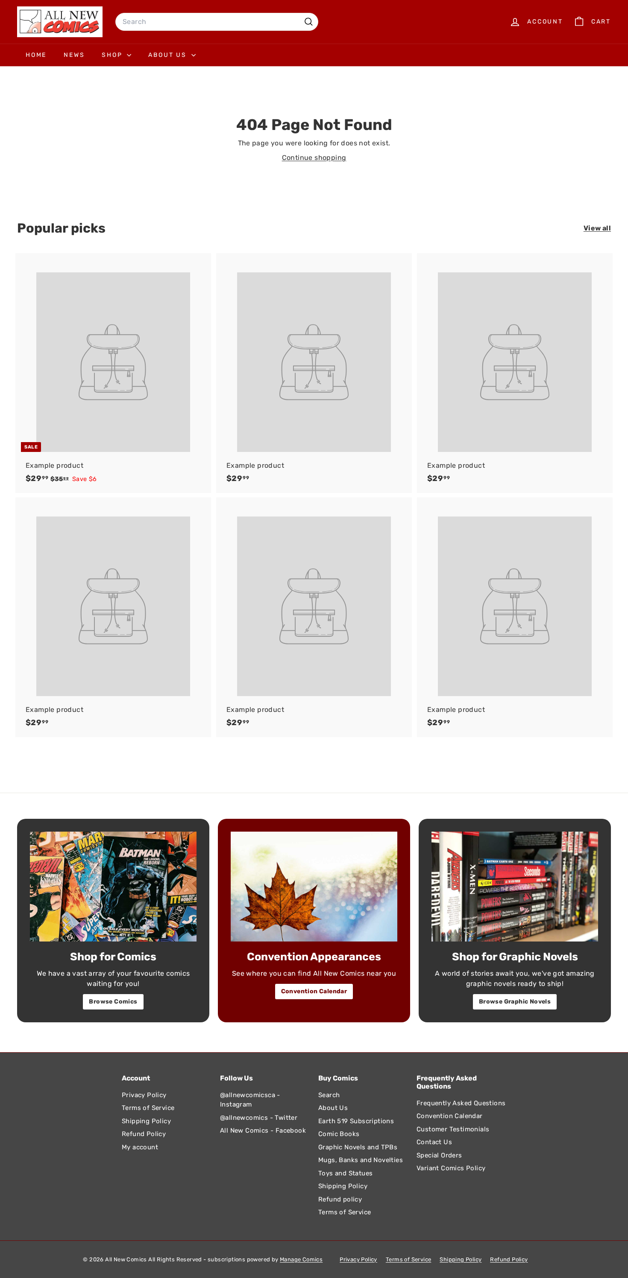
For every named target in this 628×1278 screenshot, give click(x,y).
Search (329, 1095)
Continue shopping (314, 157)
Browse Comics (113, 1001)
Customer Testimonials (453, 1129)
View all (597, 228)
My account (140, 1147)
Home (36, 55)
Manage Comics (301, 1259)
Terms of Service (148, 1108)
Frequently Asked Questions (461, 1103)
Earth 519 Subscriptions (356, 1121)
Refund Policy (144, 1134)
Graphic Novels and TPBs (357, 1147)
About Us (168, 55)
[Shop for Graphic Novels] (514, 887)
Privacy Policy (144, 1095)
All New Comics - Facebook (263, 1130)
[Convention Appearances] (314, 887)
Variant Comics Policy (451, 1168)
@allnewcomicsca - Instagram (250, 1100)
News (74, 55)
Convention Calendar (314, 991)
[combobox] (216, 22)
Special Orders (439, 1155)
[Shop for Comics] (113, 887)
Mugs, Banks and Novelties (360, 1160)
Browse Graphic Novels (515, 1001)
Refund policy (340, 1199)
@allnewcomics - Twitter (258, 1118)
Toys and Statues (345, 1173)
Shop (113, 55)
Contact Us (434, 1142)
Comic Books (338, 1134)
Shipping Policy (146, 1121)
